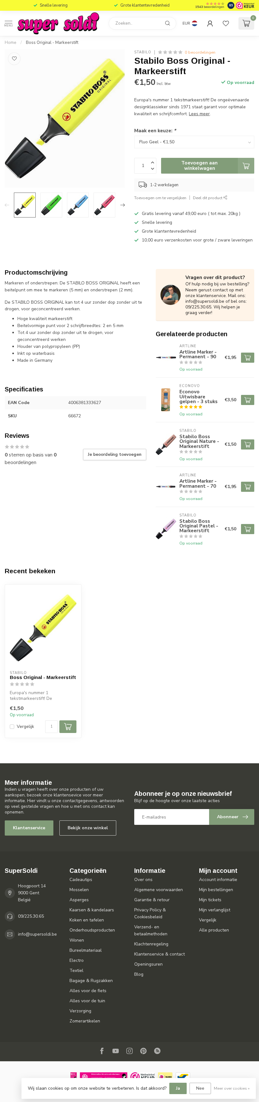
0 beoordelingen (200, 52)
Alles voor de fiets (87, 991)
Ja (178, 1088)
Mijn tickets (210, 900)
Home (10, 42)
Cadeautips (80, 880)
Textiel (76, 971)
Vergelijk (25, 726)
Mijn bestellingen (216, 890)
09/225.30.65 (31, 916)
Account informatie (218, 880)
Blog (138, 974)
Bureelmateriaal (85, 950)
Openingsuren (148, 964)
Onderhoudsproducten (92, 930)
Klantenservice (29, 828)
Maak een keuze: (155, 130)
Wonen (76, 940)
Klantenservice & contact (159, 954)
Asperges (79, 900)
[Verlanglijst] (226, 23)
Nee (200, 1088)
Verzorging (80, 1011)
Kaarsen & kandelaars (91, 910)
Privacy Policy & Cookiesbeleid (150, 913)
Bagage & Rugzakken (91, 981)
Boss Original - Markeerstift (52, 42)
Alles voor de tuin (87, 1001)
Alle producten (214, 930)
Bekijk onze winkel (88, 828)
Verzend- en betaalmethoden (150, 930)
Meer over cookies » (232, 1088)
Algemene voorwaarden (158, 890)
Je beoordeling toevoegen (115, 454)
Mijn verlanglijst (214, 910)
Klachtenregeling (151, 944)
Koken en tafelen (86, 920)
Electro (76, 960)
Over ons (143, 880)
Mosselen (79, 890)
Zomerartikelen (84, 1021)
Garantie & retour (152, 900)
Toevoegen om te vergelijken (160, 197)
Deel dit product (208, 197)
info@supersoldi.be (37, 934)
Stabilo (142, 52)
